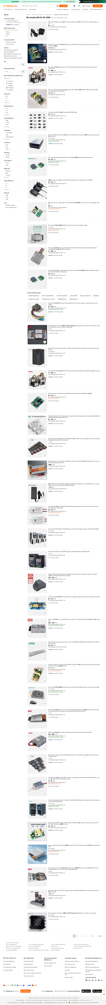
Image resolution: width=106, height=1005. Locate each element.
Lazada (53, 998)
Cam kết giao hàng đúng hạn (30, 967)
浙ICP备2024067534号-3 (93, 1002)
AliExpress (30, 998)
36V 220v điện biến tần (34, 295)
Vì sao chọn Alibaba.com (9, 961)
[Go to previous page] (71, 936)
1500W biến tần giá (62, 299)
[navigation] (15, 476)
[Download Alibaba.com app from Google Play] (97, 991)
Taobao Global (59, 998)
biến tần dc (54, 946)
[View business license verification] (67, 1002)
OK (23, 64)
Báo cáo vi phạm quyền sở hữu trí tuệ (73, 973)
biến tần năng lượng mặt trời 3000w (38, 950)
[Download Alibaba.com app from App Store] (86, 991)
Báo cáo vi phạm (69, 977)
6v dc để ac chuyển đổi (62, 295)
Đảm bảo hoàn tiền (28, 964)
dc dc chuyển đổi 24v (34, 946)
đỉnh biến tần (96, 295)
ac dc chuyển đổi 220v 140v (36, 944)
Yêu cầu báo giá (48, 966)
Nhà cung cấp (55, 29)
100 (93, 936)
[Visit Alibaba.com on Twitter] (93, 980)
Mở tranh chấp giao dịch (70, 967)
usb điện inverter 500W (34, 299)
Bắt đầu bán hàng (89, 964)
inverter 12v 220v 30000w (47, 295)
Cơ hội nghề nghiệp (7, 970)
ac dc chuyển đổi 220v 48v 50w (83, 946)
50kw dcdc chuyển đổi (85, 295)
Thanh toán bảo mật (28, 961)
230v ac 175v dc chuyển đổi (13, 946)
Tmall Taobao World (45, 998)
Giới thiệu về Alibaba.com (9, 958)
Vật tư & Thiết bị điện (37, 14)
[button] (57, 6)
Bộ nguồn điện (48, 14)
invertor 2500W (73, 295)
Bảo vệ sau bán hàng (29, 970)
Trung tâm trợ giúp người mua (72, 961)
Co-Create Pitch (7, 964)
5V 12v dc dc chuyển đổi (13, 948)
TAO (65, 998)
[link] (104, 990)
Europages (75, 998)
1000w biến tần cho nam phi (48, 299)
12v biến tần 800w (33, 948)
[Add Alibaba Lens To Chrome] (25, 991)
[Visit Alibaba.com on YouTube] (99, 980)
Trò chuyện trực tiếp (70, 964)
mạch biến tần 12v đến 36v (81, 944)
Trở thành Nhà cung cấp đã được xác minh (93, 970)
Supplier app (49, 991)
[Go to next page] (96, 936)
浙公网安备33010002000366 (78, 1002)
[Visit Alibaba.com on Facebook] (86, 980)
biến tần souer (78, 948)
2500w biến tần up (73, 299)
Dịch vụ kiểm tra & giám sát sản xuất (32, 973)
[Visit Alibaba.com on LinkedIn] (89, 980)
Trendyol (69, 998)
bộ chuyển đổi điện (11, 950)
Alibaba (28, 14)
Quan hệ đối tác (89, 974)
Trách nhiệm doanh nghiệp (9, 967)
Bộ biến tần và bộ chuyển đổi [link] (61, 14)
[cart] (79, 6)
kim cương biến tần (11, 944)
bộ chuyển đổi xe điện (57, 948)
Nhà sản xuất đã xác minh (50, 963)
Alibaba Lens (9, 991)
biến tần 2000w (55, 950)
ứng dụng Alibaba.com (74, 991)
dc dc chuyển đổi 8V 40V (58, 944)
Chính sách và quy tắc (29, 976)
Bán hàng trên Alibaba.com (91, 961)
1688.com (37, 998)
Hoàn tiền (67, 970)
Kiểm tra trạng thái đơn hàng (92, 967)
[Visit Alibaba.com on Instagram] (96, 980)
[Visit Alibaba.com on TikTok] (102, 980)
